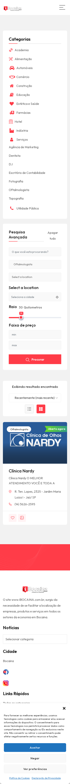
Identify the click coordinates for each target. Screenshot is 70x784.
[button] (64, 708)
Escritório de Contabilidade (27, 173)
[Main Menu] (62, 7)
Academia (22, 50)
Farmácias (23, 113)
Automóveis (24, 68)
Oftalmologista (19, 429)
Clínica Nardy (21, 471)
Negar (35, 758)
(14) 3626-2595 (25, 504)
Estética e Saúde (27, 104)
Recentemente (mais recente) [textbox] (35, 398)
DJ (11, 164)
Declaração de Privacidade (46, 778)
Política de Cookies (19, 778)
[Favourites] (13, 518)
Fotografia (16, 181)
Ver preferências (35, 769)
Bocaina (8, 661)
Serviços (22, 139)
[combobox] (35, 397)
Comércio (22, 77)
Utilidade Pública (27, 208)
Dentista (14, 156)
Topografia (16, 198)
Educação (23, 95)
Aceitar (35, 747)
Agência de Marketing (23, 147)
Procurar (38, 359)
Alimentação (23, 59)
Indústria (22, 130)
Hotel (18, 122)
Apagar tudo (52, 235)
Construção (24, 86)
